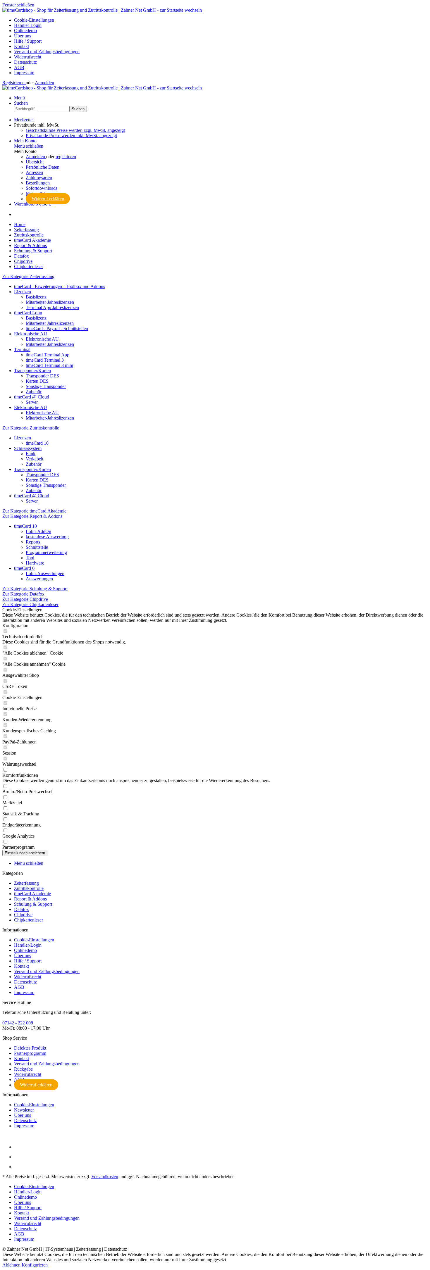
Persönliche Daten (42, 167)
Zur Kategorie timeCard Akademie (34, 510)
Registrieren (14, 82)
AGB (19, 67)
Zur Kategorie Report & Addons (32, 516)
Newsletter (24, 1109)
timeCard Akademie (32, 893)
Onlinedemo (25, 30)
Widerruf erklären (48, 198)
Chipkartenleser (28, 919)
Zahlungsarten (39, 177)
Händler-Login (28, 25)
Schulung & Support (33, 904)
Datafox (21, 909)
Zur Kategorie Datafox (23, 593)
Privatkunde (71, 135)
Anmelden (44, 82)
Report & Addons (30, 898)
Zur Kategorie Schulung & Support (35, 588)
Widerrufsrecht (27, 56)
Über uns (22, 35)
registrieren (66, 156)
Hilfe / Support (28, 41)
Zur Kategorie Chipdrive (25, 599)
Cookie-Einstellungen (34, 20)
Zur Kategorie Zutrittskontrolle (30, 427)
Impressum (24, 72)
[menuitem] (221, 20)
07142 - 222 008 (17, 1022)
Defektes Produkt (30, 1047)
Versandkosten (104, 1176)
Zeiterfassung (26, 883)
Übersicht (35, 161)
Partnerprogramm (30, 1053)
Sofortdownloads (41, 188)
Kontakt (21, 46)
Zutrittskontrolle (29, 888)
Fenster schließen (18, 4)
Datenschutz (25, 62)
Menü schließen (28, 146)
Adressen (34, 172)
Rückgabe (23, 1069)
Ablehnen (12, 1264)
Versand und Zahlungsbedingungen (47, 51)
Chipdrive (23, 914)
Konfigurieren (35, 1264)
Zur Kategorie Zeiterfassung (28, 276)
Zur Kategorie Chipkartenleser (30, 604)
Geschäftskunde (75, 130)
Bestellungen (38, 182)
